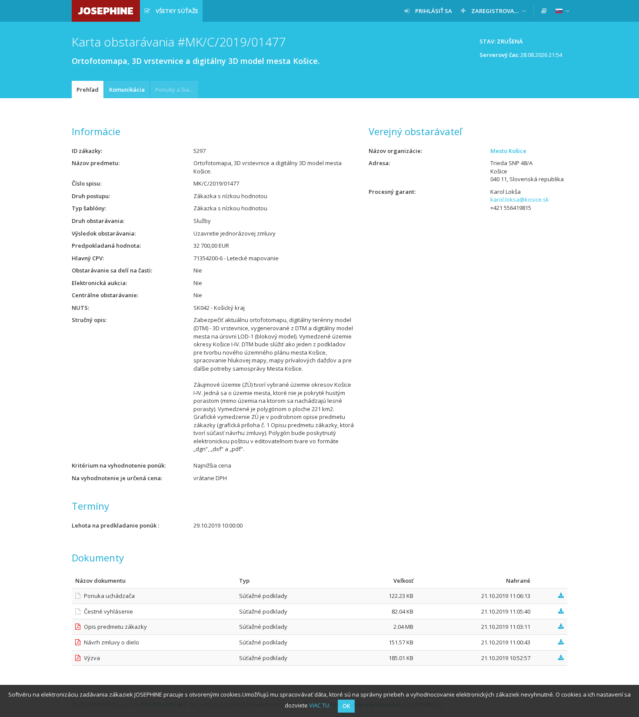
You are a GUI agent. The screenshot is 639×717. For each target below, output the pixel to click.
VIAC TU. (319, 705)
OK (346, 706)
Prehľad (88, 89)
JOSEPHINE (105, 10)
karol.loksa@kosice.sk (519, 199)
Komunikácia (127, 89)
